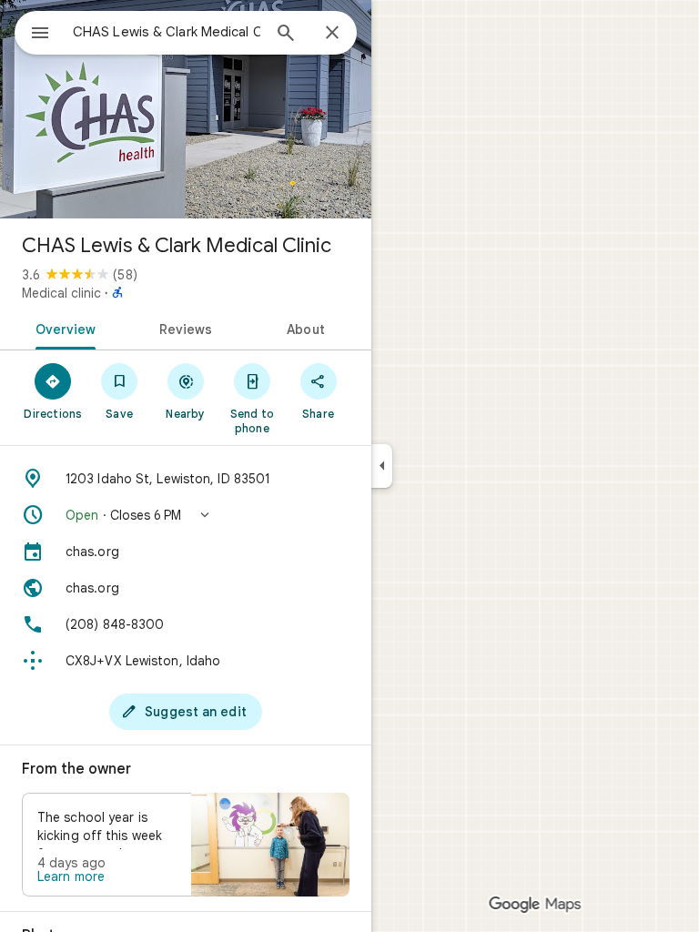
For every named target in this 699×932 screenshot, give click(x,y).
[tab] (62, 328)
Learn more (71, 876)
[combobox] (166, 32)
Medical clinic (61, 293)
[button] (185, 515)
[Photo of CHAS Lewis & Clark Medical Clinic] (185, 109)
